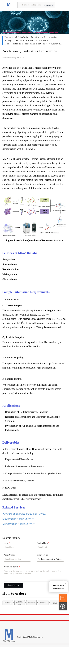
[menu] (61, 5)
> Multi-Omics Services (27, 37)
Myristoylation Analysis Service (18, 523)
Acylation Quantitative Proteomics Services (24, 514)
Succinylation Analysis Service (18, 519)
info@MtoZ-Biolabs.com (33, 637)
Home (8, 37)
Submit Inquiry (13, 585)
